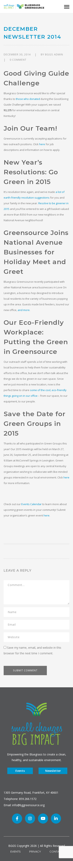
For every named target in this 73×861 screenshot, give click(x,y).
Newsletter (53, 771)
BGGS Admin (54, 54)
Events (20, 771)
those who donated (28, 99)
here (42, 144)
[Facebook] (17, 818)
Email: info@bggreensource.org (24, 805)
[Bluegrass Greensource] (24, 6)
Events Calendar (31, 504)
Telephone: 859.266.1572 (20, 799)
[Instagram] (30, 818)
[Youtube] (43, 818)
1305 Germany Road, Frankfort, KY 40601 (31, 792)
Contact (56, 851)
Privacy (35, 851)
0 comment (18, 59)
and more (24, 310)
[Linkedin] (56, 818)
